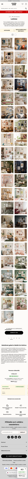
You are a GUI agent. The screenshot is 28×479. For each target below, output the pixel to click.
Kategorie (7, 30)
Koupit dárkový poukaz (15, 456)
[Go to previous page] (9, 338)
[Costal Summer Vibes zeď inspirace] (21, 58)
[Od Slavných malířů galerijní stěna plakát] (7, 44)
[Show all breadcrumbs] (10, 16)
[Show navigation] (2, 4)
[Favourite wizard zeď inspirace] (21, 167)
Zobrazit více (14, 332)
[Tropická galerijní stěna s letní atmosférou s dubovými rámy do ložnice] (7, 317)
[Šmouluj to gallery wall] (21, 44)
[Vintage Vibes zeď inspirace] (21, 126)
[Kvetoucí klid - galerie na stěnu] (7, 98)
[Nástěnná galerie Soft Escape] (21, 98)
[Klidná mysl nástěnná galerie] (7, 85)
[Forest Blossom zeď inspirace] (7, 167)
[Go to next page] (19, 338)
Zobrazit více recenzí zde (14, 398)
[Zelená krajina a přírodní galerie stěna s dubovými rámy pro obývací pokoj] (21, 262)
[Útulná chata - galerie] (21, 112)
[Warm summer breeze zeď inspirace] (7, 194)
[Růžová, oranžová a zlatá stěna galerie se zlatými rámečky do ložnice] (7, 303)
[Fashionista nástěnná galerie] (7, 58)
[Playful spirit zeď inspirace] (7, 139)
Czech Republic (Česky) (14, 472)
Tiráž (14, 462)
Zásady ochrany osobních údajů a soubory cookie (14, 464)
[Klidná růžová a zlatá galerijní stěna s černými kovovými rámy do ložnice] (7, 262)
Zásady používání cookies (19, 460)
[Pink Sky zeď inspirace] (7, 153)
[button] (15, 35)
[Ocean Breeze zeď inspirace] (7, 71)
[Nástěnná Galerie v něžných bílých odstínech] (7, 208)
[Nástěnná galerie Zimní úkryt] (7, 112)
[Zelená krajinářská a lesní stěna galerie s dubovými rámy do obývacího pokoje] (21, 290)
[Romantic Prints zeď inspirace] (7, 180)
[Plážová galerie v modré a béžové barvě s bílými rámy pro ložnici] (7, 276)
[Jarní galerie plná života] (21, 194)
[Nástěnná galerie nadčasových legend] (21, 85)
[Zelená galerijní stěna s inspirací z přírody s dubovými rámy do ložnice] (7, 290)
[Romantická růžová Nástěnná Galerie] (21, 208)
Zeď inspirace (17, 16)
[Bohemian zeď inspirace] (7, 126)
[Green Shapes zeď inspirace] (21, 153)
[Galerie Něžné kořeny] (21, 71)
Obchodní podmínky (7, 460)
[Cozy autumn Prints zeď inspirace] (21, 180)
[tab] (22, 4)
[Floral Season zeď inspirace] (21, 139)
